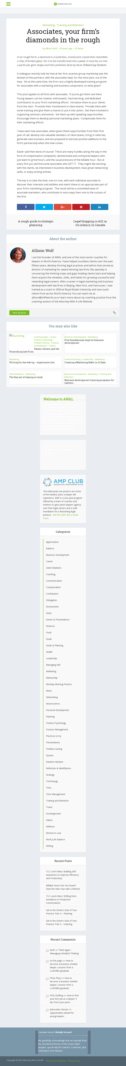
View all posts (19, 312)
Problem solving (41, 342)
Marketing (49, 25)
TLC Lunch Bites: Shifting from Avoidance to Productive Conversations (61, 899)
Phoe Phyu (55, 978)
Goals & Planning (73, 359)
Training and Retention (70, 25)
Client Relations (16, 374)
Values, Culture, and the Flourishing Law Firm (34, 350)
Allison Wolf (51, 48)
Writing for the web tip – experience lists (32, 362)
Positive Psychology (43, 339)
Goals (53, 337)
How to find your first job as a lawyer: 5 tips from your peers (64, 999)
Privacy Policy (74, 1060)
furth (52, 950)
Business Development (75, 337)
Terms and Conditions (56, 1060)
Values (52, 345)
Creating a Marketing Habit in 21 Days (85, 362)
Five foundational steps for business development (84, 341)
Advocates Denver (59, 1009)
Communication (41, 337)
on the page (56, 960)
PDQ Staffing (56, 995)
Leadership (88, 359)
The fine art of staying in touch (26, 377)
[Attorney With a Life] (63, 3)
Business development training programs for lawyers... (89, 381)
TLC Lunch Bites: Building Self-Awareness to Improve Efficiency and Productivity (62, 875)
